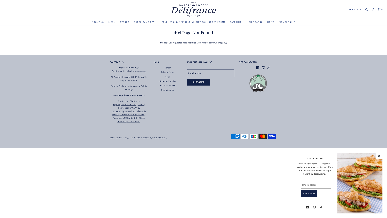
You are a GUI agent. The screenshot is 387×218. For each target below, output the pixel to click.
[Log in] (373, 9)
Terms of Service (167, 85)
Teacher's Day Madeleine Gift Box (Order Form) (193, 22)
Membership (287, 22)
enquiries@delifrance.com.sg (132, 71)
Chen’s (141, 104)
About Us (98, 22)
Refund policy (167, 90)
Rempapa (117, 118)
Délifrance (123, 108)
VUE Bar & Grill (130, 118)
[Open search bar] (366, 9)
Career (168, 67)
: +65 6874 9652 (131, 67)
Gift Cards (256, 22)
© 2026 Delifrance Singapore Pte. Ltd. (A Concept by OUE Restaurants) (138, 138)
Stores (124, 22)
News (270, 22)
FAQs (167, 76)
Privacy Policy (167, 72)
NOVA (135, 111)
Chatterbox (123, 101)
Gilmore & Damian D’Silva (132, 114)
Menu (111, 22)
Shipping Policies (167, 81)
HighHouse (126, 111)
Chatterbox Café (128, 104)
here (204, 42)
